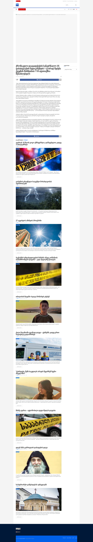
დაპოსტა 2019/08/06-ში (20, 76)
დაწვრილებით (20, 176)
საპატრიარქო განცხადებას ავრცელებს (31, 484)
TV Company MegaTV (21, 538)
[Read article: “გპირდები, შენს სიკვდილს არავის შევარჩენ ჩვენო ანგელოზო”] (38, 388)
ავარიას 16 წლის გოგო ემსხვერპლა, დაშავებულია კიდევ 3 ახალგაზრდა (38, 143)
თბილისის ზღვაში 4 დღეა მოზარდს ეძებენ (33, 296)
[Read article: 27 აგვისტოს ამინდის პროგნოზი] (38, 235)
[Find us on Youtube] (73, 9)
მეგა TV (18, 146)
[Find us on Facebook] (68, 9)
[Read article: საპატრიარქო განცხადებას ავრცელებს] (38, 499)
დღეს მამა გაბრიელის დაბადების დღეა (32, 447)
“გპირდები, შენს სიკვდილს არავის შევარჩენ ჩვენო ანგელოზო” (36, 372)
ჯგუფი (76, 537)
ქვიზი (73, 537)
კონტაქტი (75, 1)
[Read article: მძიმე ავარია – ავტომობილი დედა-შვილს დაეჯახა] (38, 425)
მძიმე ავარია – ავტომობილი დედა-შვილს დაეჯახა (36, 410)
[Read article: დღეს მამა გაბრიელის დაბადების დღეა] (38, 462)
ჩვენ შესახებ (65, 1)
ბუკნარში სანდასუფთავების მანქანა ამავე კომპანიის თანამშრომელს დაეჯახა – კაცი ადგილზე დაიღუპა (36, 258)
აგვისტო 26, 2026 (22, 261)
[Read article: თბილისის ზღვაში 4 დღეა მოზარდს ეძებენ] (38, 311)
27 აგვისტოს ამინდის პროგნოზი (28, 220)
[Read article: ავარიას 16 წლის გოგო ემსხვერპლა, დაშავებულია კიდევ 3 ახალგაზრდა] (38, 159)
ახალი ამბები (22, 9)
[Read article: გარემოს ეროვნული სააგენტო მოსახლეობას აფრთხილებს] (38, 198)
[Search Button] (76, 5)
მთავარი (17, 187)
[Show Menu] (16, 9)
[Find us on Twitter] (70, 9)
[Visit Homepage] (17, 4)
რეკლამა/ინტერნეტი (70, 1)
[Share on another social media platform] (60, 80)
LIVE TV (18, 1)
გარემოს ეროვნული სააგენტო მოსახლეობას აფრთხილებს (34, 182)
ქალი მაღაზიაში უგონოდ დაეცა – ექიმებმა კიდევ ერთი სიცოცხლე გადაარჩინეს (37, 333)
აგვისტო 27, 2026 (22, 146)
